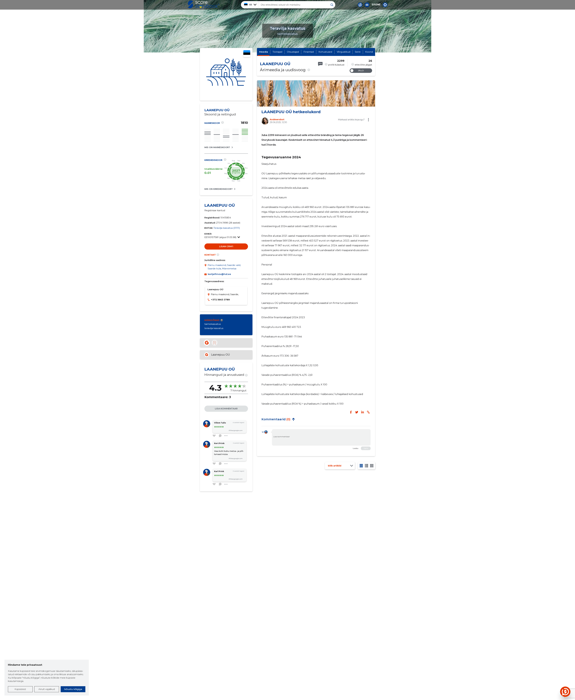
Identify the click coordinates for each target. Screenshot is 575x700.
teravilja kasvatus (213, 328)
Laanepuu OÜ (220, 354)
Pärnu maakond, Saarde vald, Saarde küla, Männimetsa (224, 267)
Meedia (263, 51)
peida (293, 419)
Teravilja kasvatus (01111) (227, 227)
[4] (372, 466)
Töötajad (277, 51)
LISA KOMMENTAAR (226, 408)
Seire (358, 51)
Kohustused (325, 51)
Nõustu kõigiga (73, 689)
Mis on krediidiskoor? (218, 189)
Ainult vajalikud (46, 689)
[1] (361, 466)
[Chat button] (360, 4)
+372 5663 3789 (220, 299)
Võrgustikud (343, 51)
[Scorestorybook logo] (203, 4)
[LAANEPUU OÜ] (226, 74)
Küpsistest (20, 689)
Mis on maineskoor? (217, 147)
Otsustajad (293, 51)
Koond (369, 51)
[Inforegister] (215, 343)
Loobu (355, 448)
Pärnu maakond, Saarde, (225, 294)
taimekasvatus (212, 324)
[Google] (207, 343)
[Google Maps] (206, 267)
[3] (366, 466)
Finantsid (309, 51)
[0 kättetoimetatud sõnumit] (320, 64)
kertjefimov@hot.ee (219, 274)
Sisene (376, 4)
